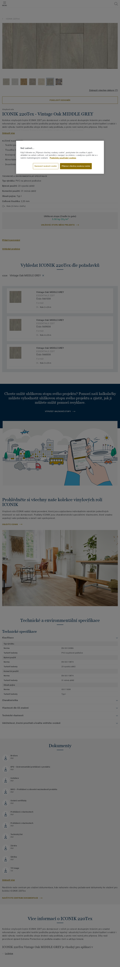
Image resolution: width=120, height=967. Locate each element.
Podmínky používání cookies (63, 158)
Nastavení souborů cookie (46, 166)
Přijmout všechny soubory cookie (76, 166)
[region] (60, 157)
